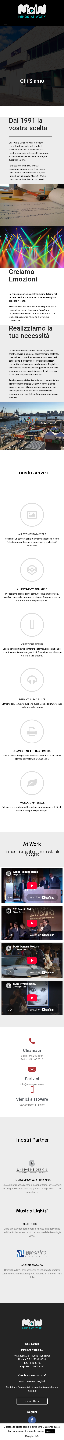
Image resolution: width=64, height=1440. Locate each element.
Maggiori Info (32, 1436)
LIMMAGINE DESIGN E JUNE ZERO (32, 1180)
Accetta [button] (49, 1431)
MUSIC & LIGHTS (32, 1224)
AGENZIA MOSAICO (32, 1265)
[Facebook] (32, 1420)
